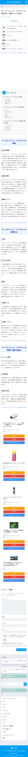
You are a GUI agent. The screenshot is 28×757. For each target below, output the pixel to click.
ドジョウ (4, 716)
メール (4, 623)
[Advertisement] (14, 70)
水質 (6, 110)
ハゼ (3, 722)
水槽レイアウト (8, 117)
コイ (3, 707)
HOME (14, 748)
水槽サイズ (7, 115)
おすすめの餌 (8, 111)
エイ (3, 701)
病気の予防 (7, 129)
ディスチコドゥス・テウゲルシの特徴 (13, 97)
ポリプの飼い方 (6, 729)
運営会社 (23, 751)
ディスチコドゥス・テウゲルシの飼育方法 (14, 107)
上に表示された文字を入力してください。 (13, 643)
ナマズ (4, 719)
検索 (25, 684)
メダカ (4, 732)
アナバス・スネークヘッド (9, 698)
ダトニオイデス (6, 713)
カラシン (4, 704)
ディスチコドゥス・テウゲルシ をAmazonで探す (13, 52)
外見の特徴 (7, 99)
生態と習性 (7, 101)
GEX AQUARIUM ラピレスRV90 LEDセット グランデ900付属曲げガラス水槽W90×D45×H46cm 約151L (13, 564)
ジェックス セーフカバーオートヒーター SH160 (12, 498)
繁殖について (8, 103)
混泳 (6, 113)
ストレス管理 (8, 125)
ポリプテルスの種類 (7, 726)
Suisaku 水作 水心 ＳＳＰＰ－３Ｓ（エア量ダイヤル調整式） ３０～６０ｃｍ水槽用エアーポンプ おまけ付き (13, 424)
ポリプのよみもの (14, 2)
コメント (5, 598)
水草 (3, 738)
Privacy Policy (13, 753)
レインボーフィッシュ (8, 735)
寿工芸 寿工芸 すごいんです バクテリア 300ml (13, 463)
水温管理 (7, 127)
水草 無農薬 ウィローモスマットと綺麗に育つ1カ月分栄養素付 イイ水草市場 (13, 531)
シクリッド (5, 710)
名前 (3, 617)
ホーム (4, 751)
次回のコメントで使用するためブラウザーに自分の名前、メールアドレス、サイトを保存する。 (15, 636)
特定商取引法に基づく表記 (13, 751)
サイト (3, 629)
